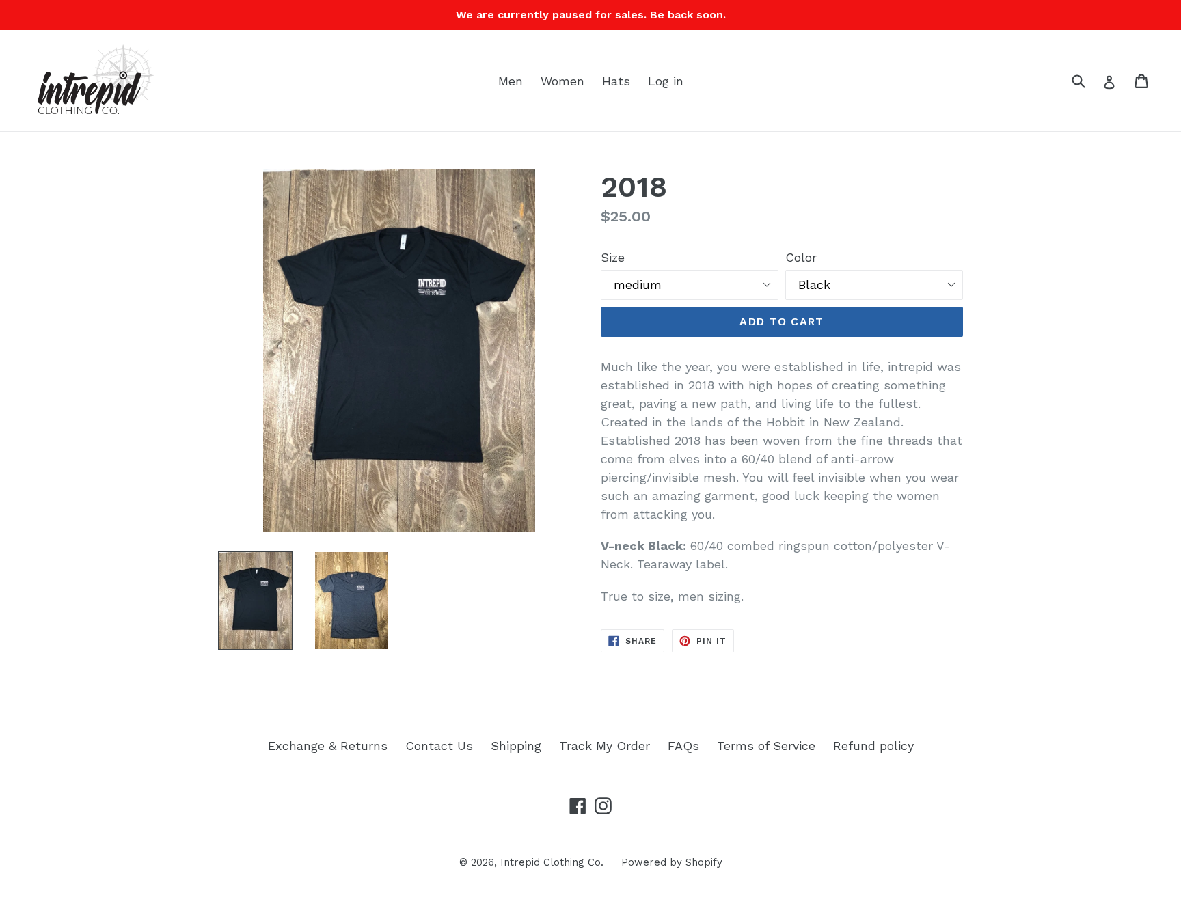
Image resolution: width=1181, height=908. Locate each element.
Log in (665, 81)
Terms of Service (766, 746)
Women (562, 81)
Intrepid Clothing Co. (551, 862)
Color (801, 257)
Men (510, 81)
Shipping (516, 746)
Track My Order (604, 746)
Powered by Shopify (671, 862)
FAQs (683, 746)
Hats (616, 81)
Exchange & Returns (328, 746)
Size (613, 257)
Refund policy (873, 746)
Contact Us (439, 746)
